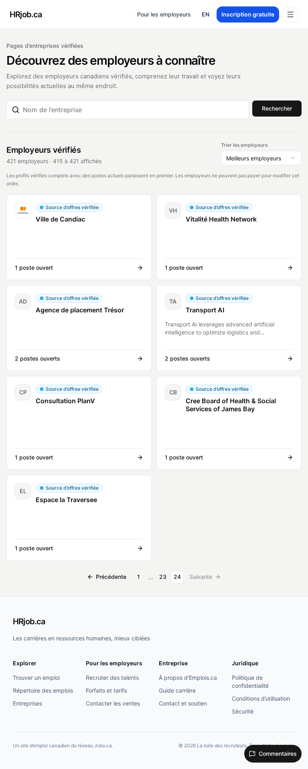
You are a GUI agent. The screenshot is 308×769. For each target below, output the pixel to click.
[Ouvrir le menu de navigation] (290, 14)
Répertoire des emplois (43, 690)
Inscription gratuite (247, 14)
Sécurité (242, 711)
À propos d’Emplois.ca (188, 677)
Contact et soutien (183, 703)
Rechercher (277, 108)
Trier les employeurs (244, 145)
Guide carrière (177, 690)
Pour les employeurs (164, 14)
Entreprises (27, 703)
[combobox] (133, 110)
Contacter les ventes (113, 703)
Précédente (111, 576)
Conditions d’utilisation (261, 698)
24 (177, 576)
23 (162, 576)
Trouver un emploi (36, 677)
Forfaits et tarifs (106, 690)
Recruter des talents (112, 677)
